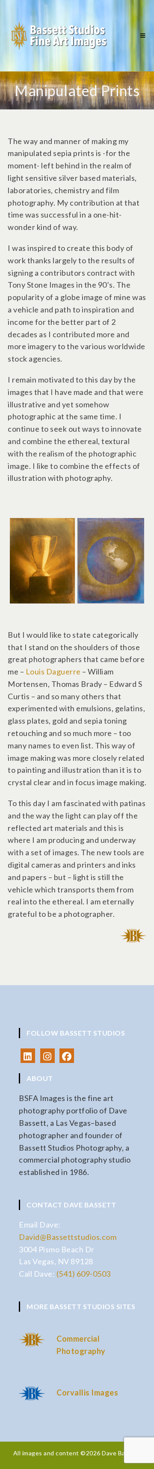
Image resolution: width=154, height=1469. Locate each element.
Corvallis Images (87, 1392)
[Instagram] (47, 1055)
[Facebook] (66, 1055)
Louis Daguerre (53, 671)
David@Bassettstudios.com (67, 1237)
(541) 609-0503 (83, 1273)
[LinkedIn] (28, 1055)
